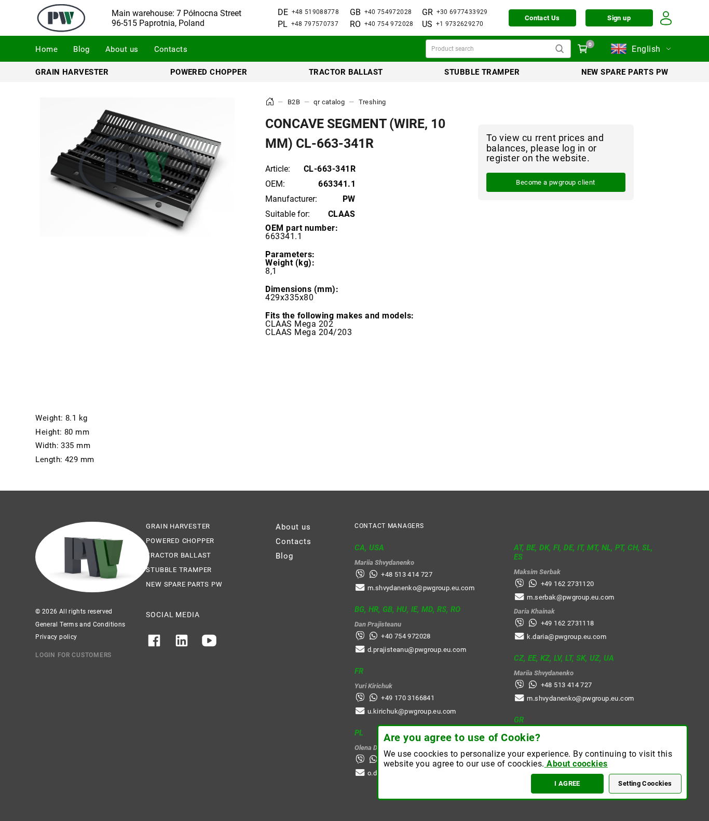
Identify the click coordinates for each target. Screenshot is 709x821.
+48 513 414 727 (406, 574)
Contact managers (389, 526)
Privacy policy (56, 637)
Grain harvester (71, 72)
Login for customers (73, 655)
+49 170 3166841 (407, 698)
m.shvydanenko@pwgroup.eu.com (420, 588)
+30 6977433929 (462, 12)
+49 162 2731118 (567, 623)
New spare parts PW (625, 72)
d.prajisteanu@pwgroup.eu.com (416, 649)
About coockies (576, 764)
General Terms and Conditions (80, 624)
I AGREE (567, 783)
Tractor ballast (346, 72)
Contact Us (542, 18)
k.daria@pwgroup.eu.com (566, 637)
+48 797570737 (315, 23)
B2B (294, 102)
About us (122, 49)
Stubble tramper (482, 72)
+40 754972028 (388, 12)
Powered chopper (209, 72)
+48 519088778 (315, 12)
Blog (81, 49)
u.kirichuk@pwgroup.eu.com (411, 711)
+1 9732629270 (460, 23)
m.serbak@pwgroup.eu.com (570, 597)
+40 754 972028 (389, 23)
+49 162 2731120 (567, 584)
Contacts (171, 49)
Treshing (372, 102)
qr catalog (329, 102)
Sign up (619, 18)
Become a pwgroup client (555, 183)
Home (46, 49)
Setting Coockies (645, 783)
